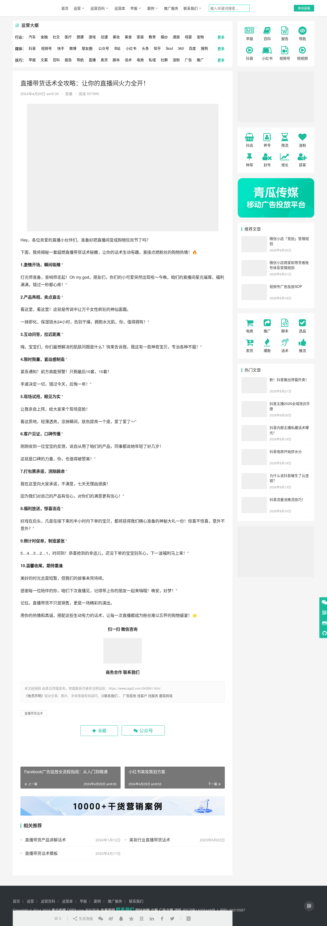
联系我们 (190, 8)
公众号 (103, 48)
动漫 (104, 36)
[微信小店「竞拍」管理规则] (254, 239)
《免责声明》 (34, 695)
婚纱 (164, 36)
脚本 (116, 59)
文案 (44, 59)
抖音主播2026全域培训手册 (290, 406)
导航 (80, 59)
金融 (44, 36)
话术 (128, 59)
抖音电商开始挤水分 (286, 451)
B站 (117, 48)
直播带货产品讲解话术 (45, 840)
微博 (72, 48)
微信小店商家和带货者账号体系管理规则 (289, 265)
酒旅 (176, 36)
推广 (200, 59)
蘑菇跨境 (165, 695)
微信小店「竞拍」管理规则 (289, 241)
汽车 (32, 36)
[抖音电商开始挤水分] (254, 451)
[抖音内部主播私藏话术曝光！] (254, 427)
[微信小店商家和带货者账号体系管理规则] (254, 262)
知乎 (157, 48)
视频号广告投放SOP (286, 286)
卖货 (104, 59)
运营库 (119, 8)
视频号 (46, 48)
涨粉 (176, 59)
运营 (77, 8)
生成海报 (85, 918)
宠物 (200, 36)
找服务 (153, 695)
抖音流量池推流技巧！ (287, 499)
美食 (128, 36)
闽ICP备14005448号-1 (200, 909)
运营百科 (97, 8)
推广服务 (171, 8)
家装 (140, 36)
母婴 (188, 36)
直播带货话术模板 (41, 853)
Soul (169, 48)
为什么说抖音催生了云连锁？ (289, 478)
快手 (60, 48)
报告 (68, 59)
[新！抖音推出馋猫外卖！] (254, 380)
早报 (133, 8)
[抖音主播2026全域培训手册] (254, 404)
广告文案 (166, 909)
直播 (92, 59)
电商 (140, 59)
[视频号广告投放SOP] (254, 286)
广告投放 (129, 695)
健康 (80, 36)
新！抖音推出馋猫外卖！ (289, 379)
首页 (64, 8)
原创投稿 (304, 8)
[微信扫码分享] (100, 918)
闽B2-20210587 (232, 909)
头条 (145, 48)
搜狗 (204, 48)
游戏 (92, 36)
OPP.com (75, 909)
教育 (152, 36)
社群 (164, 59)
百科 (56, 59)
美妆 (116, 36)
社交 (56, 36)
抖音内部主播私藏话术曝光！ (289, 430)
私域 (152, 59)
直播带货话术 (77, 252)
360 (181, 48)
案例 (150, 8)
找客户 (142, 695)
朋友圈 (87, 48)
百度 (192, 48)
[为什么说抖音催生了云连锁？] (254, 475)
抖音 (32, 48)
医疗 (68, 36)
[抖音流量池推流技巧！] (254, 499)
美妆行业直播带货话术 (149, 840)
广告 (188, 59)
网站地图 (142, 909)
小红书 (131, 48)
